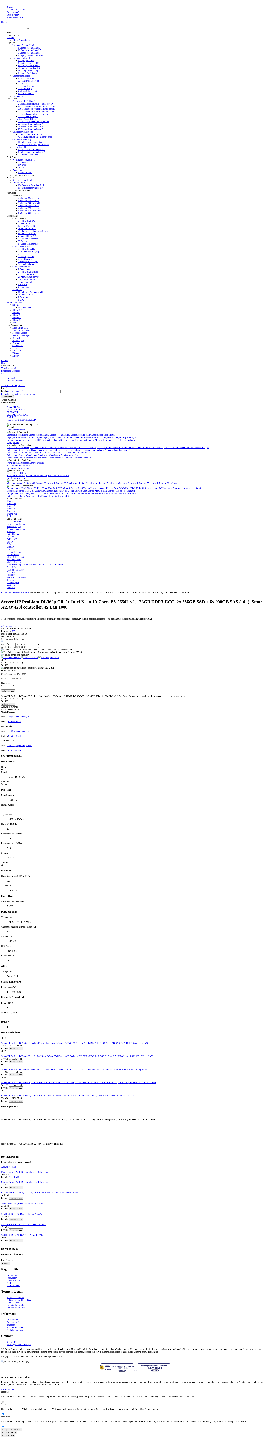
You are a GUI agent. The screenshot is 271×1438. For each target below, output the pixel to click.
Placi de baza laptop (16, 570)
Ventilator (11, 585)
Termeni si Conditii (15, 1297)
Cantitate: (5, 683)
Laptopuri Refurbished (22, 58)
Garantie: (5, 636)
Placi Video (24, 223)
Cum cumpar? (13, 12)
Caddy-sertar (24, 269)
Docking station (26, 86)
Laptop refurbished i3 (28, 63)
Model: (4, 634)
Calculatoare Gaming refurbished (33, 144)
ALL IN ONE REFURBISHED (21, 420)
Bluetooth (16, 343)
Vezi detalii (14, 1177)
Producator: (6, 631)
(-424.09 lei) (17, 662)
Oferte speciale (13, 1280)
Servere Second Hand (22, 180)
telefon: (4, 721)
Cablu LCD (17, 345)
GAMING (11, 417)
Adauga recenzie (8, 626)
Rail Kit (22, 284)
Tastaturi (131, 440)
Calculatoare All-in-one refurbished (35, 137)
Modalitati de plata (12, 657)
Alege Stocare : (8, 644)
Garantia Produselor (16, 1305)
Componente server (21, 266)
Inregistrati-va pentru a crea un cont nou (19, 394)
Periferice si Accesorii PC (30, 238)
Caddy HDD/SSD (27, 236)
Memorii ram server (28, 277)
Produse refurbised (15, 1327)
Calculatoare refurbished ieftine (33, 114)
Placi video (17, 170)
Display (22, 83)
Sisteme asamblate (28, 154)
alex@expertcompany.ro (18, 731)
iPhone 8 (16, 315)
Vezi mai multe (26, 93)
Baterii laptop (18, 340)
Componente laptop (28, 70)
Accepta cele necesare (11, 1429)
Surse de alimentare (28, 244)
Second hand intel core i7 (30, 129)
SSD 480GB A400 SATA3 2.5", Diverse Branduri (23, 1224)
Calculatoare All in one (22, 132)
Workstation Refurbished (23, 160)
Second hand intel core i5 (30, 126)
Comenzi (11, 378)
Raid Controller (26, 282)
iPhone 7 (16, 312)
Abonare (5, 1263)
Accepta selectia (9, 1432)
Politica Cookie (13, 1302)
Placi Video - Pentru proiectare (33, 231)
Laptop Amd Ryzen (27, 73)
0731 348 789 (14, 750)
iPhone (15, 305)
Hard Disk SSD (26, 226)
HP (21, 167)
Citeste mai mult (8, 1389)
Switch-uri (23, 297)
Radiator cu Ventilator (16, 577)
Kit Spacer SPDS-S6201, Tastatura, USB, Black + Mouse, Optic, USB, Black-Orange (39, 1192)
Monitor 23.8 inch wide (29, 203)
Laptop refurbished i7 (29, 68)
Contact (4, 22)
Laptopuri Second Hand (23, 45)
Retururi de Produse (16, 1307)
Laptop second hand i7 (29, 53)
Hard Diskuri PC (26, 221)
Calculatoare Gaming (21, 139)
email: (4, 716)
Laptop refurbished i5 (29, 65)
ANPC (10, 1283)
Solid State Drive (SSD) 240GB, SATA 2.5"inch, (23, 1214)
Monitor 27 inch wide (28, 208)
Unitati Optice (13, 582)
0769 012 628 (14, 721)
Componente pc (14, 488)
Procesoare (24, 241)
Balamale (16, 338)
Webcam (11, 587)
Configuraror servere (16, 478)
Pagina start (6, 592)
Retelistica (17, 289)
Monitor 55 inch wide (28, 213)
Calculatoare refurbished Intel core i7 (36, 111)
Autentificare (7, 385)
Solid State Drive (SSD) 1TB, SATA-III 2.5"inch (23, 1235)
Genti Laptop (25, 88)
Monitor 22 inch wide (28, 198)
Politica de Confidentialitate (19, 1300)
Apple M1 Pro (13, 407)
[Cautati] (28, 28)
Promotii (10, 37)
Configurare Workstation (18, 468)
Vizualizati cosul (8, 368)
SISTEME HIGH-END (17, 415)
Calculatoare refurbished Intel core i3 (36, 106)
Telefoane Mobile (14, 302)
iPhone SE (17, 310)
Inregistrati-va (19, 385)
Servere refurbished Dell (31, 185)
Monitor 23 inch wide (28, 200)
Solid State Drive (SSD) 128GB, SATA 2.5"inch (23, 1203)
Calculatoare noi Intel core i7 (31, 152)
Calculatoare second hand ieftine (33, 121)
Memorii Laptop (19, 333)
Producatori (12, 1278)
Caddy (15, 348)
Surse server (24, 287)
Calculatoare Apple (28, 116)
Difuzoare (16, 350)
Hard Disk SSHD (27, 78)
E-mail (4, 388)
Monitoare (11, 483)
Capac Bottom (24, 564)
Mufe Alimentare (14, 562)
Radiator (10, 575)
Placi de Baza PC (27, 233)
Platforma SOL (13, 1285)
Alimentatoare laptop (28, 81)
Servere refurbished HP (30, 188)
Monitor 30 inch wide (169, 483)
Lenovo (23, 162)
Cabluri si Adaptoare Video (31, 292)
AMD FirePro (25, 172)
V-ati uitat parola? (15, 391)
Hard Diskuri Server (28, 272)
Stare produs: (7, 639)
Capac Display (37, 564)
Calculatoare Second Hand (24, 119)
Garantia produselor (15, 9)
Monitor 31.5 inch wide (29, 210)
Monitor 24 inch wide (28, 205)
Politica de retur (31, 657)
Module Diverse (14, 559)
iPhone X (16, 317)
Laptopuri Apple (26, 60)
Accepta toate (8, 1435)
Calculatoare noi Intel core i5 (31, 149)
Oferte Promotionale (21, 40)
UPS (21, 300)
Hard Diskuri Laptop (21, 330)
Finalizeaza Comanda (10, 371)
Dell (22, 165)
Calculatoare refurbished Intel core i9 (35, 104)
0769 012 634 (14, 736)
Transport (11, 7)
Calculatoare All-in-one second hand (35, 134)
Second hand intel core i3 (30, 124)
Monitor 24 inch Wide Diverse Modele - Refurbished (24, 1182)
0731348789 (12, 1342)
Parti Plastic (12, 564)
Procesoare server (26, 279)
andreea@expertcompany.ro (19, 745)
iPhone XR (17, 320)
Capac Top (50, 564)
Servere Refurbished (21, 182)
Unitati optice (197, 488)
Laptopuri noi (18, 96)
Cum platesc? (13, 15)
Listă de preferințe (15, 380)
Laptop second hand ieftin (30, 55)
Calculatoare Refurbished (23, 101)
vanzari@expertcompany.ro (19, 1344)
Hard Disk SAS (26, 274)
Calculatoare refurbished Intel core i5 (36, 109)
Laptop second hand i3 (29, 48)
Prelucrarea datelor (15, 17)
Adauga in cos (8, 691)
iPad (14, 322)
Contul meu (12, 1275)
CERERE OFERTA (16, 409)
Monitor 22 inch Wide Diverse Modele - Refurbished (24, 1172)
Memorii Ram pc (27, 228)
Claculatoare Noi (20, 147)
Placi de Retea (26, 294)
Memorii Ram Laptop (28, 91)
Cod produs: (6, 628)
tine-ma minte (10, 400)
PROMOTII (12, 412)
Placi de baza (120, 440)
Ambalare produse (15, 1330)
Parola (4, 391)
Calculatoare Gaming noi (30, 142)
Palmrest (59, 564)
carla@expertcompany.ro (18, 716)
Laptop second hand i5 (29, 50)
